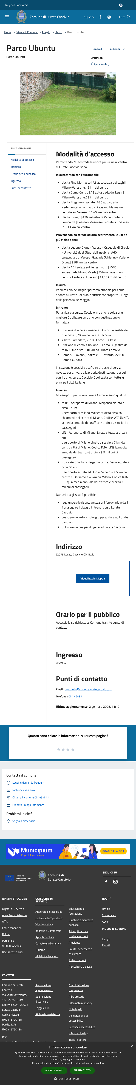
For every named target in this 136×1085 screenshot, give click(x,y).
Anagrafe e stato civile (48, 911)
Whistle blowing (78, 1033)
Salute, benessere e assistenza (80, 951)
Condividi (98, 49)
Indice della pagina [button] (21, 148)
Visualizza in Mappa (92, 578)
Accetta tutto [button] (54, 1070)
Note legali (75, 1009)
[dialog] (68, 1063)
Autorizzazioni (77, 960)
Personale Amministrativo (11, 943)
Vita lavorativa (44, 924)
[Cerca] (128, 17)
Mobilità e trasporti (46, 956)
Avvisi (105, 921)
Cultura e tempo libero (48, 918)
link (102, 1063)
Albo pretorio (76, 996)
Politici (6, 934)
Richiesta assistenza (47, 1014)
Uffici (5, 921)
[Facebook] (98, 16)
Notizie (106, 909)
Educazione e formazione (76, 911)
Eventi (106, 945)
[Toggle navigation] (7, 16)
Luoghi (46, 32)
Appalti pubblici (44, 937)
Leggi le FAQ (42, 1008)
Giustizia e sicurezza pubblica (81, 922)
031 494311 (76, 696)
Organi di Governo (13, 909)
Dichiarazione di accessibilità (78, 1018)
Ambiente (74, 942)
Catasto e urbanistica (48, 943)
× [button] (132, 1046)
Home (7, 32)
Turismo (40, 950)
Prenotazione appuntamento (44, 987)
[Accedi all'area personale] (121, 5)
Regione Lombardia (16, 5)
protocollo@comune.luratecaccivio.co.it (88, 689)
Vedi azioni (116, 49)
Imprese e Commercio (48, 931)
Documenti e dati (12, 952)
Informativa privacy (80, 1003)
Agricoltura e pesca (80, 966)
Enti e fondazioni (12, 928)
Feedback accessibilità (82, 1027)
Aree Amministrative (14, 915)
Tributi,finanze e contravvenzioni (78, 933)
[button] (68, 1079)
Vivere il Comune (27, 32)
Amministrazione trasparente (79, 987)
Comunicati (109, 915)
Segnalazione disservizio (43, 999)
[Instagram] (107, 16)
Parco (58, 32)
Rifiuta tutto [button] (82, 1070)
